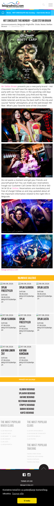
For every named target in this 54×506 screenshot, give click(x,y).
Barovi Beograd (27, 408)
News (9, 13)
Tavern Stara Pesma (34, 454)
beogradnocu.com (9, 269)
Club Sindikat (5, 439)
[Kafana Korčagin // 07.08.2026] (24, 346)
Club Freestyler (6, 431)
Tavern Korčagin (33, 459)
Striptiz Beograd (27, 404)
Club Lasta (4, 442)
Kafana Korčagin (23, 352)
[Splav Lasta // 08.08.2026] (42, 283)
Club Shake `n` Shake (8, 436)
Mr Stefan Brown (9, 86)
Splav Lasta (43, 287)
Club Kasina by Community (36, 433)
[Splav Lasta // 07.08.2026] (42, 315)
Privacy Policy (26, 485)
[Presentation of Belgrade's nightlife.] (13, 4)
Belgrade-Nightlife (25, 24)
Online (15, 188)
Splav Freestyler (7, 289)
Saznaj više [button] (18, 493)
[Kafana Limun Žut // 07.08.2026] (6, 346)
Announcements (9, 24)
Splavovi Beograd (27, 393)
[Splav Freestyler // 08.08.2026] (6, 283)
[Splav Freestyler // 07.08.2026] (24, 315)
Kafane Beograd (27, 397)
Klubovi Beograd (27, 389)
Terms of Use (27, 481)
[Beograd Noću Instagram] (29, 474)
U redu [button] (27, 501)
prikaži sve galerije (27, 379)
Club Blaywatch (6, 444)
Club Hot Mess (6, 433)
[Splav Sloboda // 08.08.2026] (24, 283)
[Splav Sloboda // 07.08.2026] (6, 315)
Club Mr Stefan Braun (35, 431)
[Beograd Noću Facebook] (24, 474)
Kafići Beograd (27, 412)
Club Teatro (31, 439)
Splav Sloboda (26, 287)
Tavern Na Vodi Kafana (35, 456)
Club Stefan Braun (33, 436)
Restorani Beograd (27, 401)
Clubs (37, 24)
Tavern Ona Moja (33, 462)
